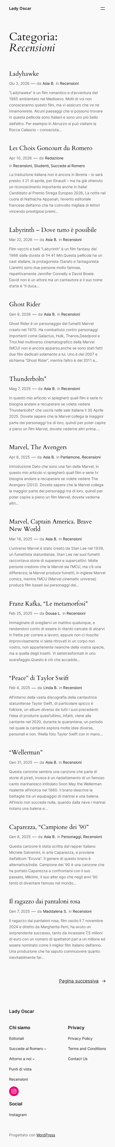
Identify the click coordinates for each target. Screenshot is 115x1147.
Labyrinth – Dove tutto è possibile (53, 230)
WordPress (45, 1135)
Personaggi (71, 836)
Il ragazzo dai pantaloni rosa (44, 901)
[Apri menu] (102, 8)
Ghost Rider (24, 304)
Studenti (41, 165)
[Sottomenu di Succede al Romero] (45, 1049)
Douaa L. (53, 613)
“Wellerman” (26, 752)
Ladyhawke (24, 74)
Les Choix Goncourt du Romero (50, 148)
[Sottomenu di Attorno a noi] (33, 1059)
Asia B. (48, 83)
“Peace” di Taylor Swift (39, 678)
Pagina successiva (82, 981)
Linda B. (50, 687)
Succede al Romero (68, 165)
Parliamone (70, 457)
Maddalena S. (55, 911)
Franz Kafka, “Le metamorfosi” (48, 603)
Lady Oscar (20, 8)
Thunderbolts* (27, 379)
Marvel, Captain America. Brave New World (50, 525)
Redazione (54, 158)
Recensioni (69, 83)
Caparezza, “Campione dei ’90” (49, 827)
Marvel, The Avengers (38, 447)
